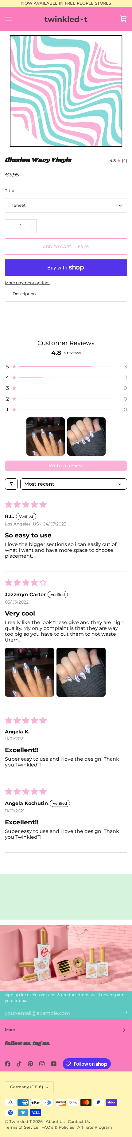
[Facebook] (7, 1064)
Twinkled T (20, 1121)
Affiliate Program (94, 1127)
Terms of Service (21, 1127)
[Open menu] (14, 19)
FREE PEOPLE (79, 3)
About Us (55, 1121)
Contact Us (79, 1121)
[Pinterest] (30, 1064)
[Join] (122, 1012)
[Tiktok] (19, 1064)
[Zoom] (66, 91)
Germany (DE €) (26, 1087)
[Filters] (11, 484)
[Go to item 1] (45, 436)
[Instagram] (42, 1064)
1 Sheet (18, 205)
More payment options (27, 282)
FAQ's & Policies (57, 1127)
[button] (66, 367)
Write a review (66, 466)
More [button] (10, 1029)
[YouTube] (53, 1064)
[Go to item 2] (86, 436)
